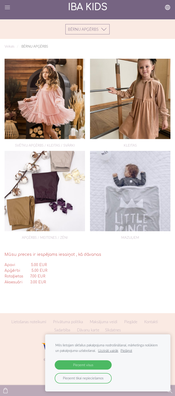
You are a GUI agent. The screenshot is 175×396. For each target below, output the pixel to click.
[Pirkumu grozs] (5, 390)
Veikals (9, 46)
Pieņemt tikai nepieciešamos (83, 378)
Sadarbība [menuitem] (62, 330)
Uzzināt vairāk (108, 350)
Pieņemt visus (83, 365)
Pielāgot (126, 350)
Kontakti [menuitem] (151, 321)
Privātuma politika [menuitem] (68, 321)
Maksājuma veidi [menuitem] (103, 321)
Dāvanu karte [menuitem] (88, 330)
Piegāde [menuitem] (130, 321)
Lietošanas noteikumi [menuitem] (28, 321)
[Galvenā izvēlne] (7, 7)
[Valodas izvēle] (167, 7)
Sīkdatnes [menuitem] (113, 330)
